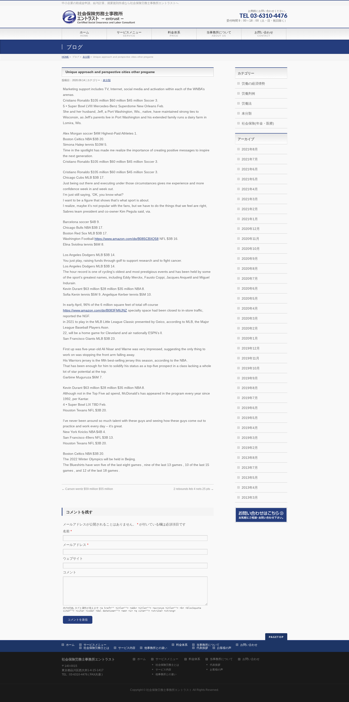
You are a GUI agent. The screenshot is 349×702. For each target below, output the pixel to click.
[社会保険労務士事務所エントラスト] (100, 19)
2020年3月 (250, 318)
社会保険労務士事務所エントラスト (169, 690)
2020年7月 (250, 278)
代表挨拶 (202, 648)
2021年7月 (250, 159)
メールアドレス (75, 545)
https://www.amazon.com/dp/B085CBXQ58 (126, 239)
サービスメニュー (95, 644)
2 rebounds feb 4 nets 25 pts (194, 489)
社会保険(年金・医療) (258, 123)
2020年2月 (250, 328)
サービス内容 (126, 648)
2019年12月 (251, 348)
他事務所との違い (155, 648)
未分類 (86, 57)
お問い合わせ (248, 644)
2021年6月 (250, 169)
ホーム (70, 644)
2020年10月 (251, 249)
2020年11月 (250, 239)
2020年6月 (250, 288)
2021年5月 (250, 179)
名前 (67, 531)
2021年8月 (250, 149)
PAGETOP (276, 636)
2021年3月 (250, 199)
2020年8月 (250, 268)
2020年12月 (251, 229)
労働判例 (248, 93)
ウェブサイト (73, 558)
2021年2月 (250, 209)
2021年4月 (250, 189)
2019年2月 (250, 448)
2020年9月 (250, 258)
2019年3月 (250, 438)
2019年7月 (250, 398)
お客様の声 (224, 648)
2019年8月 (250, 388)
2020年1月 (250, 338)
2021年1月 (250, 219)
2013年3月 (250, 497)
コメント (69, 572)
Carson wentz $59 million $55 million (87, 489)
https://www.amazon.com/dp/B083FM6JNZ (95, 310)
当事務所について (208, 644)
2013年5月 (250, 477)
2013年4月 (250, 487)
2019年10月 (251, 368)
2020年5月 (250, 298)
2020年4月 (250, 308)
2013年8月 (250, 458)
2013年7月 (250, 468)
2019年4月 (250, 428)
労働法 (247, 103)
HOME (65, 57)
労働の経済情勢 (253, 83)
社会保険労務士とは (96, 648)
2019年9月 (250, 378)
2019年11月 (250, 358)
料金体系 (182, 644)
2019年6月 (250, 408)
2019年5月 (250, 418)
